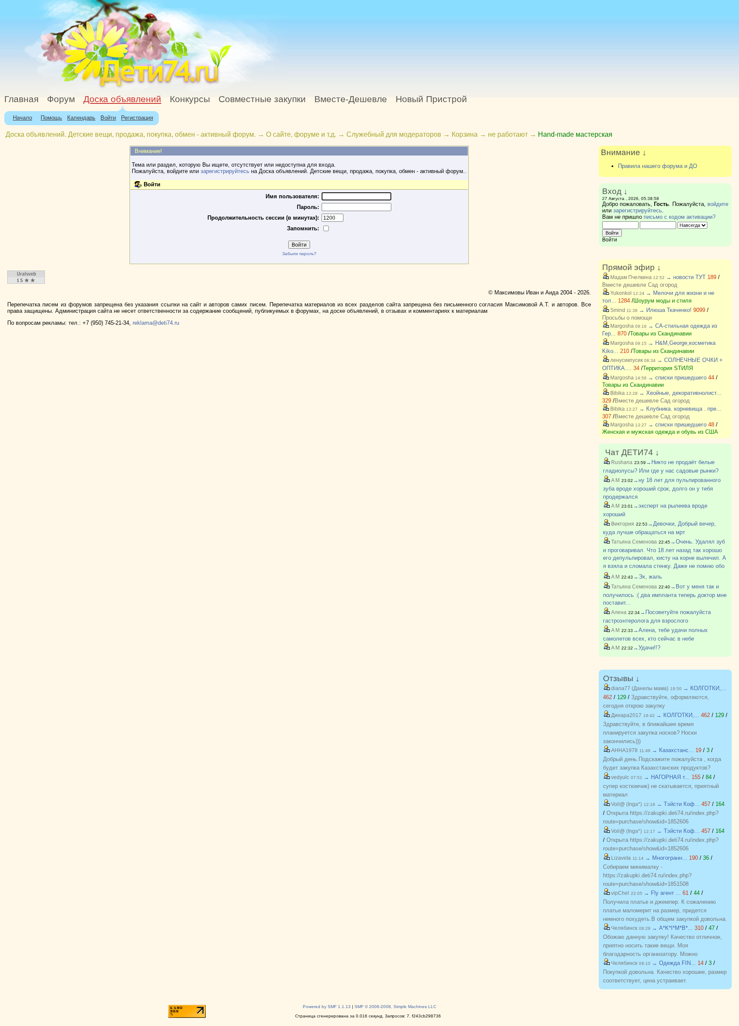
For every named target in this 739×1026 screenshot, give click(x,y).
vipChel (619, 893)
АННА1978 (624, 750)
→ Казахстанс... (673, 750)
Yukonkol (620, 293)
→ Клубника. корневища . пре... (680, 409)
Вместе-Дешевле (350, 99)
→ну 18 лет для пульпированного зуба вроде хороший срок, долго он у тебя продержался (662, 488)
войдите (717, 204)
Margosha (621, 326)
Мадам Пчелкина (630, 277)
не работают (508, 134)
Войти (108, 118)
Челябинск (623, 928)
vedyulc (619, 777)
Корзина (465, 134)
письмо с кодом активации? (679, 217)
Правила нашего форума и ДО (657, 166)
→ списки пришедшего (677, 377)
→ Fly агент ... (662, 893)
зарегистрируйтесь (225, 171)
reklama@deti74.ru (156, 323)
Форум (61, 99)
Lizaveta (620, 858)
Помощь (51, 118)
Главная (21, 99)
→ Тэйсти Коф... (678, 804)
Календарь (81, 118)
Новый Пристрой (431, 99)
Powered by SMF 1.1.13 (327, 1006)
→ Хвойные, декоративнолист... (680, 393)
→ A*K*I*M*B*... (672, 928)
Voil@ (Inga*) (626, 804)
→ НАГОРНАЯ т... (667, 777)
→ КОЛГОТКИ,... (704, 688)
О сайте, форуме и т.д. (301, 134)
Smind (617, 310)
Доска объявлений (122, 99)
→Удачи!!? (646, 647)
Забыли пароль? (299, 253)
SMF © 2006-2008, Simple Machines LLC (395, 1006)
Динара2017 (625, 715)
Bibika (617, 393)
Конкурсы (190, 99)
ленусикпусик (626, 360)
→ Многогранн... (666, 858)
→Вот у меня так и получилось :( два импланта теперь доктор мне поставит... (665, 594)
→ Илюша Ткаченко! (665, 310)
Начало (22, 118)
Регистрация (137, 118)
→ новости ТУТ (686, 277)
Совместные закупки (262, 99)
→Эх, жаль (647, 576)
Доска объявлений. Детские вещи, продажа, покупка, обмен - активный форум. (131, 134)
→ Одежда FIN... (674, 963)
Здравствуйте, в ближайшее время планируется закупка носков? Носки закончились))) (650, 732)
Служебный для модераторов (393, 134)
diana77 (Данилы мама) (639, 688)
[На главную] (78, 87)
